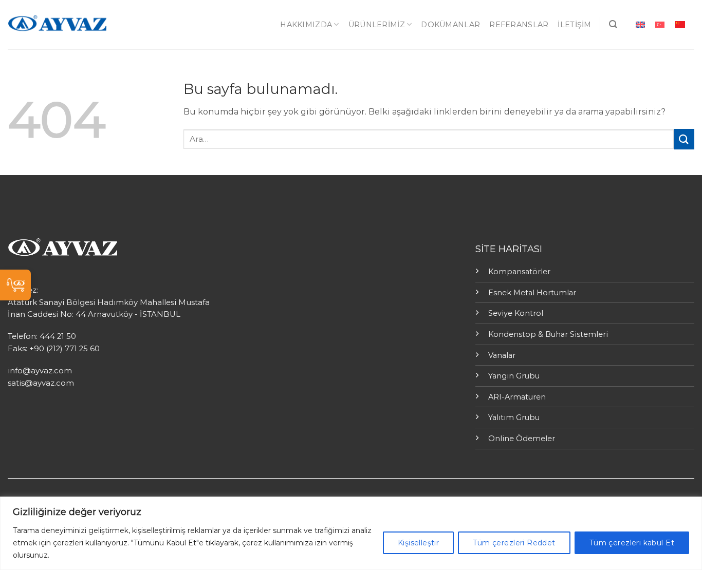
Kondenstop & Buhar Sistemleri (548, 334)
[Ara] (613, 24)
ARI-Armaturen (517, 397)
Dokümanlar (450, 24)
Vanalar (501, 355)
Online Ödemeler (521, 438)
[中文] (680, 24)
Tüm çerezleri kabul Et (631, 542)
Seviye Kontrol (515, 313)
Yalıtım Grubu (514, 417)
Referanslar (518, 24)
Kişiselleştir (418, 542)
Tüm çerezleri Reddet (514, 542)
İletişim (574, 24)
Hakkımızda (306, 24)
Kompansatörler (519, 271)
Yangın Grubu (514, 376)
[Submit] (684, 139)
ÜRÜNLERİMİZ (376, 24)
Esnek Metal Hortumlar (532, 292)
